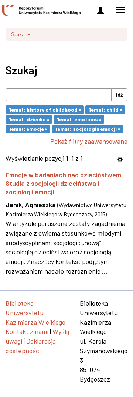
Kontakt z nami (27, 331)
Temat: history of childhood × (44, 110)
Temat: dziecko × (28, 119)
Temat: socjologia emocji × (87, 128)
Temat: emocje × (27, 128)
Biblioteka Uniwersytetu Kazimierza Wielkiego (35, 312)
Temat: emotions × (79, 119)
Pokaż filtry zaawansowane (88, 141)
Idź (119, 94)
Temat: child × (105, 110)
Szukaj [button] (19, 34)
